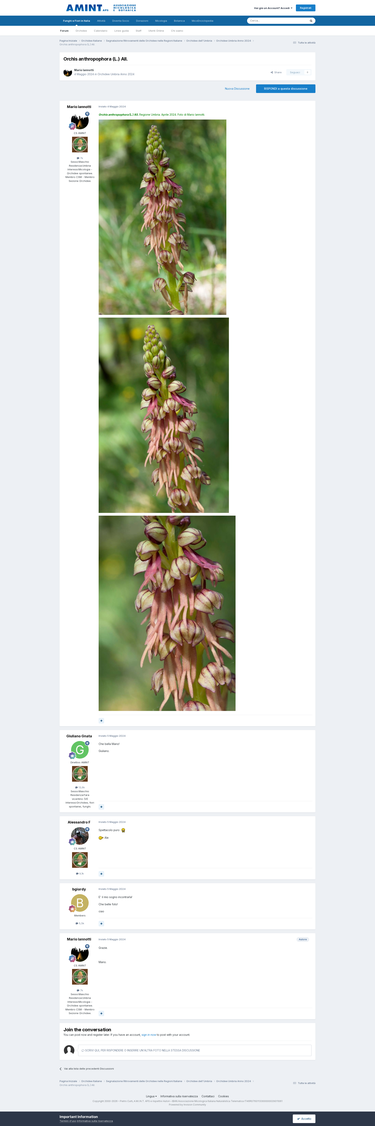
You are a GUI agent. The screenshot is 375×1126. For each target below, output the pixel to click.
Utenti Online (156, 30)
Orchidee (81, 30)
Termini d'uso (68, 1120)
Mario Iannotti (84, 70)
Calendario (100, 30)
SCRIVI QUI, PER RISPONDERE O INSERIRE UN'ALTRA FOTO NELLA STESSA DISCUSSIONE (142, 1050)
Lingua (150, 1096)
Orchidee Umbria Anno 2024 (116, 74)
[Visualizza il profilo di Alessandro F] (80, 836)
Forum (64, 30)
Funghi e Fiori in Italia (76, 20)
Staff (138, 30)
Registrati (305, 7)
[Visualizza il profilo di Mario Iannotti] (67, 72)
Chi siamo (177, 30)
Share (277, 72)
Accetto (305, 1118)
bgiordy (79, 889)
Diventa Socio (120, 20)
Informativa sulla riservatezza (179, 1096)
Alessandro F (79, 822)
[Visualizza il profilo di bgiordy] (80, 903)
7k (81, 158)
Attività (101, 20)
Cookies (223, 1096)
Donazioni (142, 20)
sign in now (149, 1034)
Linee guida (121, 30)
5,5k (81, 923)
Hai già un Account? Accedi (272, 8)
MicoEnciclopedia (202, 20)
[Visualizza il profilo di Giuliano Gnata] (80, 750)
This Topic (295, 20)
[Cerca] (311, 21)
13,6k (81, 787)
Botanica (179, 20)
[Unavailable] (162, 217)
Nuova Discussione (237, 88)
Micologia (161, 20)
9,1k (81, 873)
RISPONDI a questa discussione (285, 88)
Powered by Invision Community (187, 1104)
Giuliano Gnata (79, 736)
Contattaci (208, 1096)
